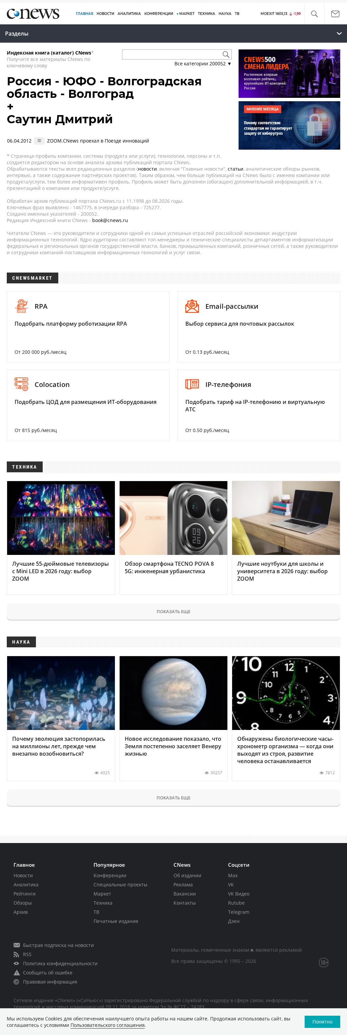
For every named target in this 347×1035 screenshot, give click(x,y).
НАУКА (225, 14)
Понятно (322, 1021)
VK (231, 884)
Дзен (234, 921)
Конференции (110, 875)
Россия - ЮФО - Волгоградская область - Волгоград (104, 87)
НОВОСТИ (105, 14)
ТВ (237, 14)
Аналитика (129, 14)
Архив (21, 912)
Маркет (102, 893)
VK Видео (238, 893)
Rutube (236, 903)
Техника (103, 903)
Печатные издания (116, 921)
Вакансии (185, 893)
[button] (314, 14)
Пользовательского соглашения (107, 1025)
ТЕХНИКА (206, 14)
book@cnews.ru (110, 220)
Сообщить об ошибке (48, 972)
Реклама (183, 884)
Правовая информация (50, 981)
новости (147, 169)
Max (233, 875)
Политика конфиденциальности (60, 963)
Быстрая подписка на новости (58, 945)
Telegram (238, 912)
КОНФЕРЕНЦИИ (158, 14)
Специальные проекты (120, 884)
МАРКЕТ (187, 14)
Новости (23, 875)
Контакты (185, 903)
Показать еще (173, 611)
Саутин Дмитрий (60, 119)
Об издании (187, 875)
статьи (235, 169)
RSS (27, 954)
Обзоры (23, 903)
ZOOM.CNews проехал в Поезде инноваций (98, 140)
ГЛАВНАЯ (84, 14)
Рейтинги (25, 893)
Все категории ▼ (203, 63)
